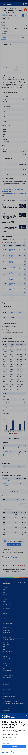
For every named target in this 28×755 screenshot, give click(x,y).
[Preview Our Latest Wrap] (7, 749)
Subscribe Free (14, 746)
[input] (14, 743)
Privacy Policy (11, 752)
